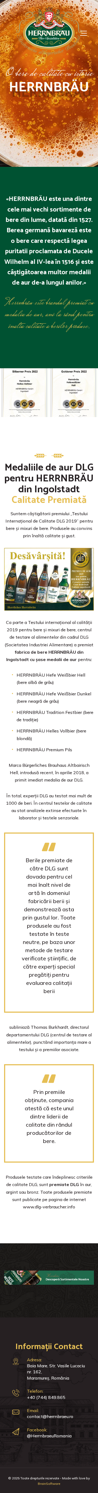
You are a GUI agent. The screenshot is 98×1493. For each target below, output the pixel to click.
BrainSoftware (49, 1484)
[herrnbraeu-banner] (49, 1277)
